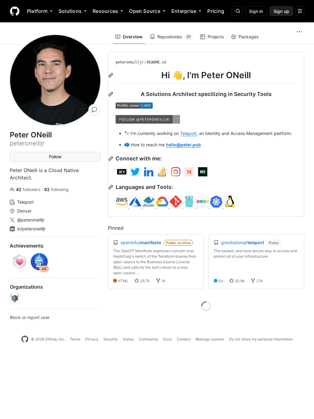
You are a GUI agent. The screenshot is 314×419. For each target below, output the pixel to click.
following (56, 189)
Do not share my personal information (261, 339)
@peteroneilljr (30, 219)
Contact (184, 339)
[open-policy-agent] (15, 298)
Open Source (144, 11)
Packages (248, 36)
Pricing (215, 11)
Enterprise (183, 11)
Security (110, 339)
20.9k (239, 281)
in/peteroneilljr (31, 228)
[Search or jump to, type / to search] (237, 11)
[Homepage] (15, 11)
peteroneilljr (130, 62)
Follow (55, 156)
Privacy (91, 339)
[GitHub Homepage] (25, 339)
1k (163, 281)
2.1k (259, 281)
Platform (37, 11)
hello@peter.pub (183, 144)
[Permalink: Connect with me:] (111, 158)
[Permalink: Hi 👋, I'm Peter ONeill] (111, 75)
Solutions (70, 11)
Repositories (174, 36)
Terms (75, 339)
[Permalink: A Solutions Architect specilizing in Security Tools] (111, 94)
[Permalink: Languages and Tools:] (111, 187)
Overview (133, 36)
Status (128, 339)
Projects (216, 36)
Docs (167, 339)
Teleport (188, 133)
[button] (299, 31)
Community (148, 339)
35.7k (144, 281)
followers (29, 189)
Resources (105, 11)
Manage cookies (210, 339)
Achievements (27, 246)
